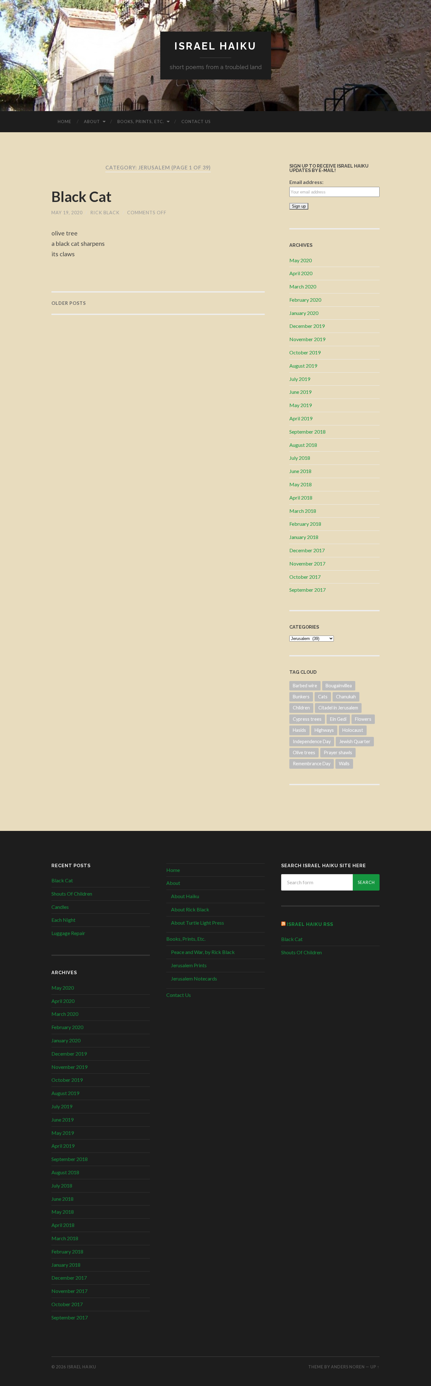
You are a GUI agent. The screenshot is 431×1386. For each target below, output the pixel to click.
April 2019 (300, 418)
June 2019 (300, 392)
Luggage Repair (68, 933)
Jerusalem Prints (189, 965)
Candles (60, 907)
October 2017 (305, 577)
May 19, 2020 (67, 212)
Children (301, 707)
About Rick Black (190, 909)
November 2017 (307, 563)
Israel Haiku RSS (310, 924)
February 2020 (305, 300)
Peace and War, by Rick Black (203, 952)
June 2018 (300, 471)
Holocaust (352, 730)
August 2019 (303, 366)
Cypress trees (307, 719)
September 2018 (307, 432)
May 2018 (300, 484)
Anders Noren (348, 1366)
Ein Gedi (338, 719)
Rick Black (105, 212)
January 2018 (303, 537)
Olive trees (304, 752)
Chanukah (346, 696)
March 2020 (302, 286)
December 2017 (307, 550)
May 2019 (300, 405)
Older (68, 303)
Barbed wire (305, 685)
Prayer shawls (338, 752)
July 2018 (299, 458)
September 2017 (307, 590)
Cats (323, 696)
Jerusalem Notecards (194, 978)
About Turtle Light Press (197, 923)
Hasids (299, 730)
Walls (344, 763)
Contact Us (196, 121)
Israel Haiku (215, 46)
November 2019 (307, 339)
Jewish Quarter (354, 741)
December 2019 (307, 326)
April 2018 (300, 497)
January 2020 (303, 313)
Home (64, 121)
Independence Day (312, 741)
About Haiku (185, 896)
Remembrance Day (311, 763)
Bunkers (301, 696)
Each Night (63, 920)
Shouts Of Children (71, 894)
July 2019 (299, 379)
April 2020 (300, 273)
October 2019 (305, 352)
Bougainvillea (339, 685)
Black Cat (81, 196)
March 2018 (302, 511)
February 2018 (305, 524)
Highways (324, 730)
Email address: (306, 182)
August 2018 (303, 445)
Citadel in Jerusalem (338, 707)
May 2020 (300, 260)
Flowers (363, 719)
